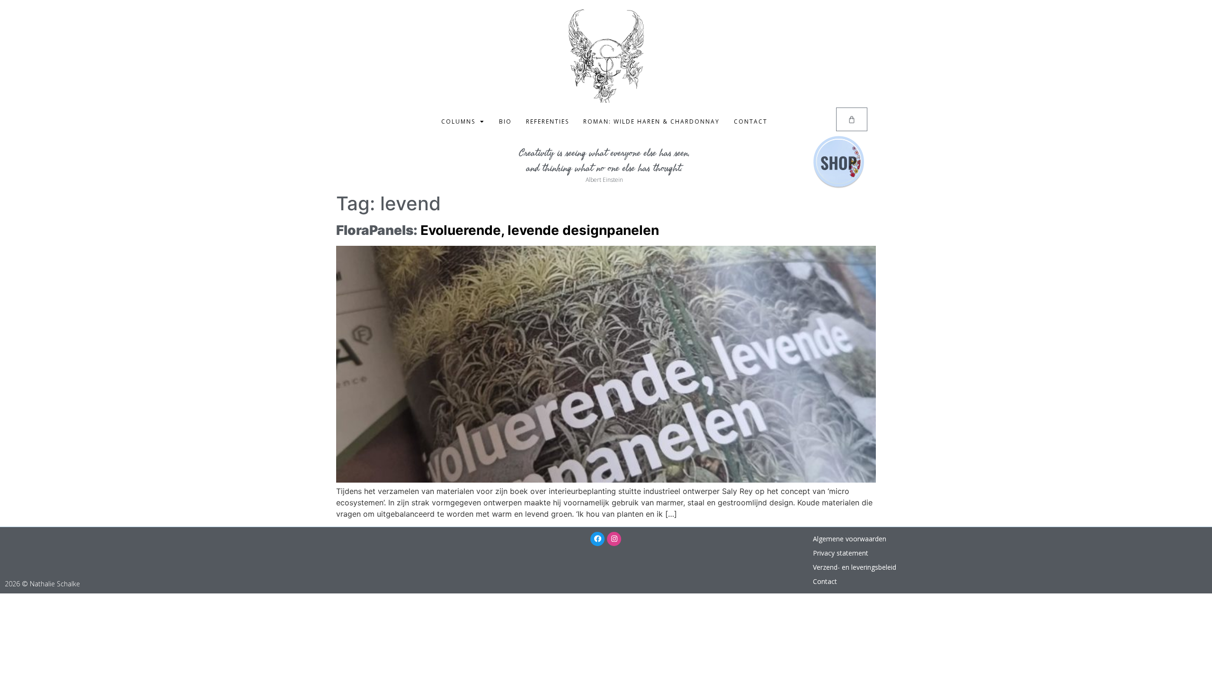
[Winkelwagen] (851, 119)
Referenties (547, 121)
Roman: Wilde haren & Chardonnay (651, 121)
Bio (505, 121)
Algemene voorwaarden (849, 538)
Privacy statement (840, 552)
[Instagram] (614, 539)
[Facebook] (597, 539)
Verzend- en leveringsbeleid (854, 567)
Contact (750, 121)
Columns (458, 121)
